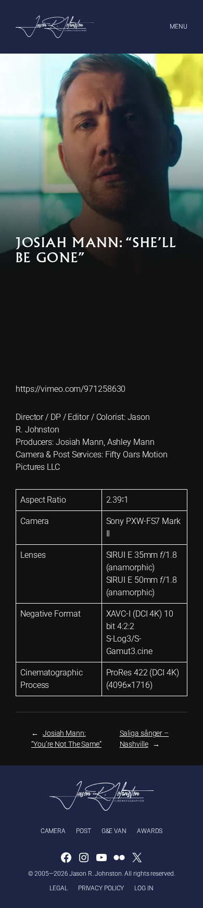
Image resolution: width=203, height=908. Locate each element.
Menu (178, 26)
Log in (143, 888)
